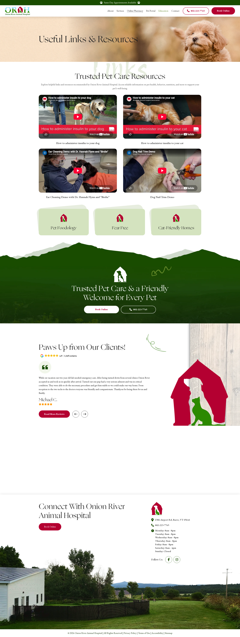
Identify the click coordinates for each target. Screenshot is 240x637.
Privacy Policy (130, 633)
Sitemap (168, 633)
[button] (58, 355)
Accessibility (157, 633)
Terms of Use (144, 633)
